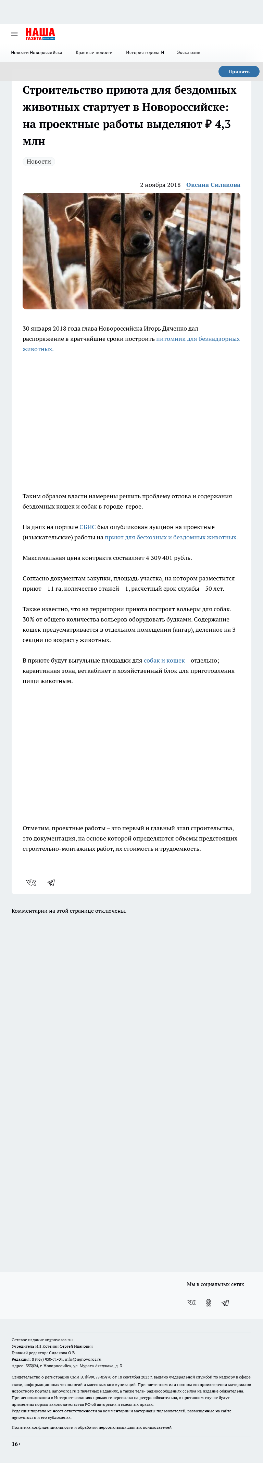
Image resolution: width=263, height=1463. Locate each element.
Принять (239, 71)
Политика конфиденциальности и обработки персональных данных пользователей (92, 1427)
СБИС (87, 527)
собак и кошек (165, 660)
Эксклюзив (188, 52)
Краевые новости (94, 52)
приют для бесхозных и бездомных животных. (171, 537)
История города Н (145, 52)
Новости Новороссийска (37, 52)
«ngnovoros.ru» (59, 1339)
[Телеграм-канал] (225, 1303)
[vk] (32, 882)
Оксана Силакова (213, 185)
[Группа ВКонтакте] (191, 1303)
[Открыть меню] (14, 34)
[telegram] (53, 882)
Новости (39, 161)
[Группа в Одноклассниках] (208, 1303)
